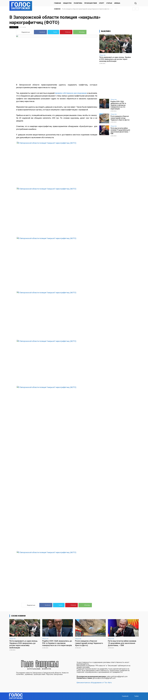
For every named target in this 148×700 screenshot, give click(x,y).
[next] (137, 9)
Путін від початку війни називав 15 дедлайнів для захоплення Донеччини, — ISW (88, 9)
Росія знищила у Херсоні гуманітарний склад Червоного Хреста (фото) (120, 118)
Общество (13, 27)
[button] (135, 3)
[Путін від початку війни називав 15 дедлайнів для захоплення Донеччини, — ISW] (104, 130)
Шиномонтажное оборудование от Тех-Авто (94, 682)
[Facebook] (120, 696)
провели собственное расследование (71, 93)
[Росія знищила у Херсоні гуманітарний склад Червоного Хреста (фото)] (104, 118)
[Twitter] (132, 696)
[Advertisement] (115, 80)
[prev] (133, 9)
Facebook (125, 696)
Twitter (136, 696)
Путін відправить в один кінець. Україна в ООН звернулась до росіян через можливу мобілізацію (115, 59)
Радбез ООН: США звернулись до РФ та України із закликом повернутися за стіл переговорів (118, 105)
